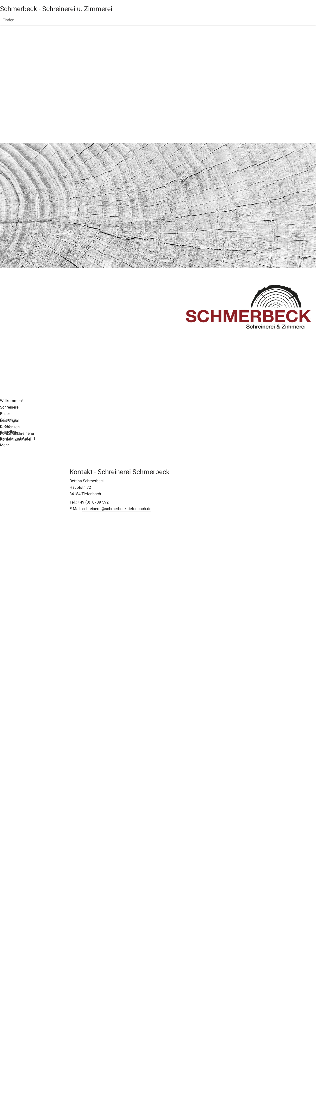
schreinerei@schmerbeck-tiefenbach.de (117, 509)
